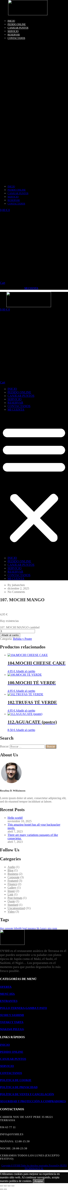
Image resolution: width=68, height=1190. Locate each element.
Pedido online (11, 1051)
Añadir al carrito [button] (25, 671)
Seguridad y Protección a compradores (33, 1101)
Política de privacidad (19, 1087)
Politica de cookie (15, 1080)
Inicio (5, 1044)
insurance (32, 928)
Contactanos (11, 1073)
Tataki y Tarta (11, 1022)
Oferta (6, 986)
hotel (24, 928)
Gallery (12, 887)
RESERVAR (14, 34)
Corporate (13, 877)
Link (10, 894)
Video (11, 911)
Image (11, 891)
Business (13, 873)
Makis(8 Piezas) (12, 1029)
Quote (11, 901)
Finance (12, 884)
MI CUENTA (31, 288)
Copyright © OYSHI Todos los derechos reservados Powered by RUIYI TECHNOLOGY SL (34, 1167)
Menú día (7, 993)
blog (2, 928)
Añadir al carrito (10, 635)
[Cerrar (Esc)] (12, 1185)
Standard (13, 904)
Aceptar (38, 1181)
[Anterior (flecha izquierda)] (1, 1189)
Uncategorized (16, 908)
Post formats (15, 897)
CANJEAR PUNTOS (18, 27)
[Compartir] (9, 1185)
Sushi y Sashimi (12, 1015)
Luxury (43, 928)
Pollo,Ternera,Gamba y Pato (23, 1008)
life (38, 928)
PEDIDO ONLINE (17, 24)
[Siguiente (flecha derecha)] (5, 1189)
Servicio (7, 1066)
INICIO (11, 20)
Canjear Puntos (13, 1058)
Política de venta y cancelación (27, 1094)
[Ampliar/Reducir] (1, 1185)
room (54, 928)
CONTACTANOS (16, 38)
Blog (10, 870)
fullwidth (18, 928)
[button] (34, 112)
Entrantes (8, 1000)
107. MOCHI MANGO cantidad (19, 627)
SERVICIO (13, 31)
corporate (9, 928)
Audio (11, 867)
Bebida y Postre (22, 638)
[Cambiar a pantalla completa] (5, 1185)
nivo (50, 928)
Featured (13, 880)
